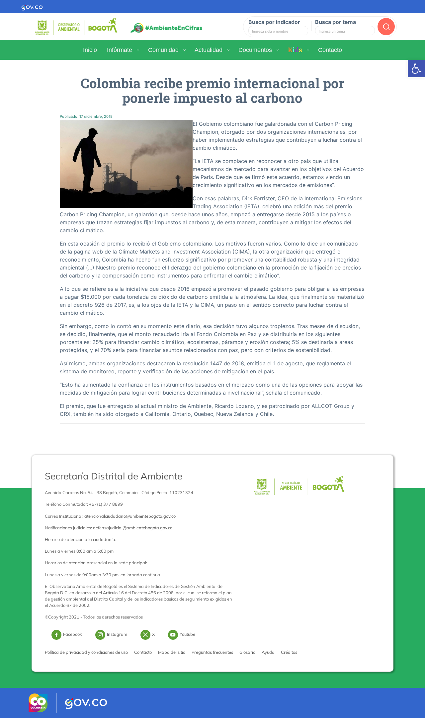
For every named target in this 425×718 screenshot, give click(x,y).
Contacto (143, 652)
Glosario (247, 652)
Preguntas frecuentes (212, 652)
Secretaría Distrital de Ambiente (113, 476)
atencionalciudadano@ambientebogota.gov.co (130, 516)
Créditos (289, 652)
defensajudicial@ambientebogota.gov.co (132, 527)
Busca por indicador (274, 22)
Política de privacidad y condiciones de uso (86, 652)
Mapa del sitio (171, 652)
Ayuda (268, 652)
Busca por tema (335, 22)
